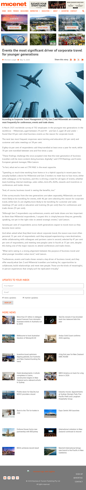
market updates (31, 298)
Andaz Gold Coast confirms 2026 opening (69, 337)
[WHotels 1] (57, 8)
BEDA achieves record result (28, 448)
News (9, 11)
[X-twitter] (13, 477)
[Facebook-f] (9, 477)
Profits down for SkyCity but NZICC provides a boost (28, 393)
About (55, 11)
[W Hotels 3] (14, 45)
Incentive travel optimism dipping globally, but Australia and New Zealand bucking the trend (28, 357)
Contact (73, 11)
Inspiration (34, 11)
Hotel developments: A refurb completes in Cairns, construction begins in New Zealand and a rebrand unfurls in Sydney (29, 377)
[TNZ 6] (43, 45)
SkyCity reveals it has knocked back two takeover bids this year (71, 319)
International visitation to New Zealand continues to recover (70, 430)
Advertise (65, 11)
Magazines (24, 11)
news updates (10, 298)
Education (45, 11)
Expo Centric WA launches (69, 410)
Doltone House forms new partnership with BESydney (27, 430)
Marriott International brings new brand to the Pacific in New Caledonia (71, 450)
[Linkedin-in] (4, 477)
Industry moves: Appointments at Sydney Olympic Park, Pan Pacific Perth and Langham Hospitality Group (71, 395)
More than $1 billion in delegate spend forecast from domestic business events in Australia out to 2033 (29, 320)
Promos (16, 11)
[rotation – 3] (71, 45)
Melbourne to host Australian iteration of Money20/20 (28, 337)
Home (4, 11)
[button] (83, 11)
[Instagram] (17, 477)
